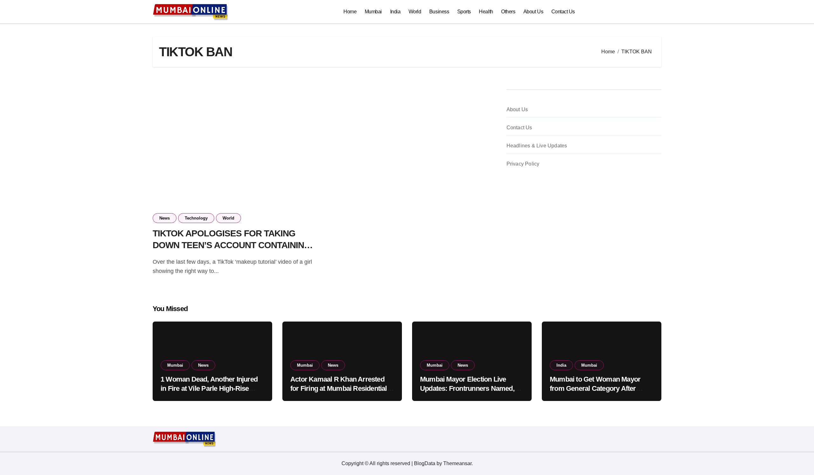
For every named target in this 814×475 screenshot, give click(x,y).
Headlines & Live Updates (537, 145)
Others (508, 11)
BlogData (424, 463)
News (164, 218)
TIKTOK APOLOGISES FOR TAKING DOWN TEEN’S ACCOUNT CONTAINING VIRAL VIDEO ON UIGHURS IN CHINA (232, 244)
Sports (464, 11)
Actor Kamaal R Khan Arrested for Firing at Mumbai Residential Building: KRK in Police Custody (339, 388)
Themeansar (457, 463)
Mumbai (373, 11)
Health (486, 11)
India (395, 11)
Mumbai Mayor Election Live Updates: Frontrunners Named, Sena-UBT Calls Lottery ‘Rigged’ (469, 388)
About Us (533, 11)
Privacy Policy (523, 163)
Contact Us (563, 11)
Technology (196, 218)
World (415, 11)
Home (349, 11)
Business (439, 11)
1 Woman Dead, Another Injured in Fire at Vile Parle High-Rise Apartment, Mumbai (209, 388)
